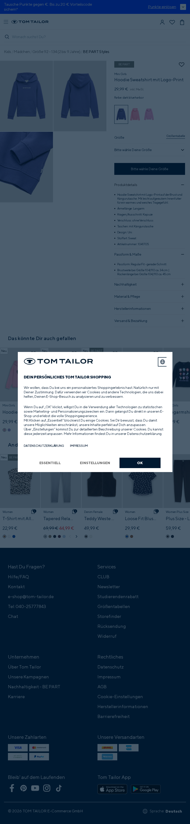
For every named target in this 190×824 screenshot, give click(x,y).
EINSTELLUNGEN (95, 463)
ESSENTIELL (50, 463)
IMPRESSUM (79, 446)
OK (140, 463)
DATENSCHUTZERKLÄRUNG (44, 446)
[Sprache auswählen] (162, 362)
